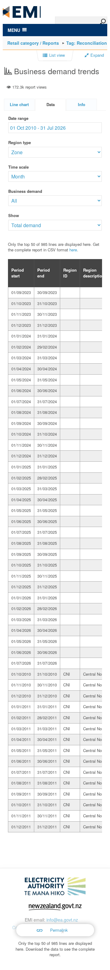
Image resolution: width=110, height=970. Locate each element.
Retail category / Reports (33, 43)
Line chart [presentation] (19, 104)
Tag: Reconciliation (86, 43)
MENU (14, 30)
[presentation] (82, 104)
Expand (97, 55)
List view (57, 55)
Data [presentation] (50, 104)
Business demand (25, 191)
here (73, 250)
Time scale (18, 167)
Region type (19, 142)
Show (13, 215)
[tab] (19, 104)
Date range (18, 118)
